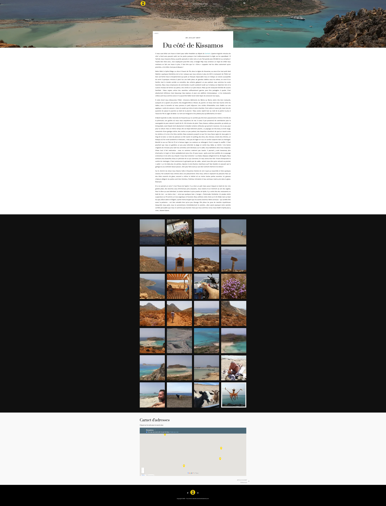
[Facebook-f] (188, 493)
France (153, 4)
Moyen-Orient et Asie (200, 4)
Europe (163, 4)
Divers (215, 4)
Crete (156, 33)
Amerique (174, 4)
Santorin (207, 53)
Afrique (185, 4)
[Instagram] (198, 493)
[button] (244, 3)
